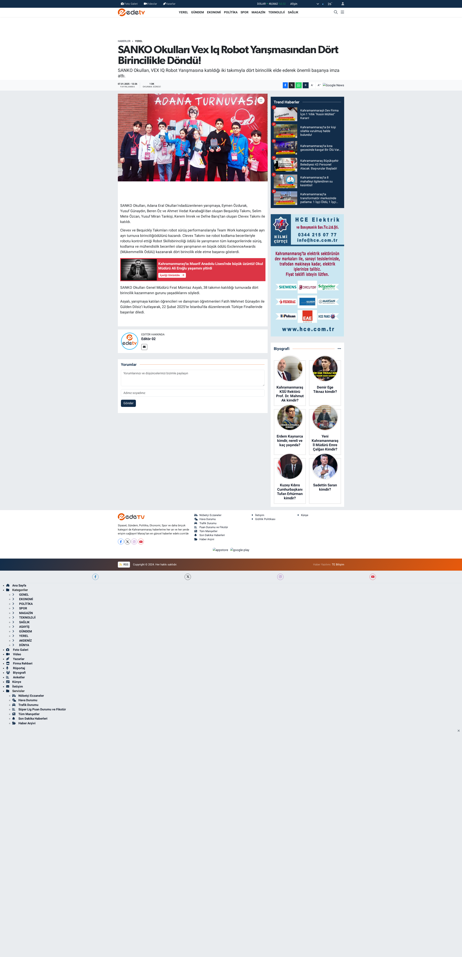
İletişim (259, 515)
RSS (125, 564)
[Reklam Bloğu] (307, 275)
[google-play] (240, 550)
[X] (127, 542)
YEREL (183, 12)
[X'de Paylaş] (292, 85)
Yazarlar (170, 3)
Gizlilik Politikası (265, 519)
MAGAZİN (258, 12)
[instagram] (280, 577)
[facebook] (95, 577)
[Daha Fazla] (306, 85)
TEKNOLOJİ (276, 12)
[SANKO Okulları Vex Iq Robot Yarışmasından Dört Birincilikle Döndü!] (193, 137)
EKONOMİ (214, 12)
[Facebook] (121, 542)
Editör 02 (148, 339)
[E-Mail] (144, 347)
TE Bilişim (338, 564)
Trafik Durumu (207, 523)
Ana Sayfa (19, 585)
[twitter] (188, 577)
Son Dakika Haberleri (212, 535)
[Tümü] (339, 348)
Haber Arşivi (206, 539)
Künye (304, 515)
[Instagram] (134, 542)
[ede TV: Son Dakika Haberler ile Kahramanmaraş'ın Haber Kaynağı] (131, 12)
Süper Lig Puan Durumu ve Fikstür (42, 709)
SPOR (245, 12)
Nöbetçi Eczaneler (210, 515)
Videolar (152, 3)
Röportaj (18, 668)
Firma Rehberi (22, 663)
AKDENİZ (25, 640)
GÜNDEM (197, 12)
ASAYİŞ (23, 626)
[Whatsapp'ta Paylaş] (298, 85)
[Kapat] (459, 731)
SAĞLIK (293, 12)
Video (16, 654)
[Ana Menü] (342, 12)
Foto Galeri (131, 3)
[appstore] (221, 550)
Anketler (18, 677)
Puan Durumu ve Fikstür (213, 527)
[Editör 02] (129, 341)
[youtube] (373, 577)
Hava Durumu (207, 519)
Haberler (124, 41)
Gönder (128, 403)
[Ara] (335, 12)
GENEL (23, 594)
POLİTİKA (230, 12)
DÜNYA (23, 645)
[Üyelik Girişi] (341, 4)
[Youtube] (141, 542)
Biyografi (19, 672)
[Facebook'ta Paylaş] (285, 85)
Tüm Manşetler (208, 531)
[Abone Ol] (333, 85)
